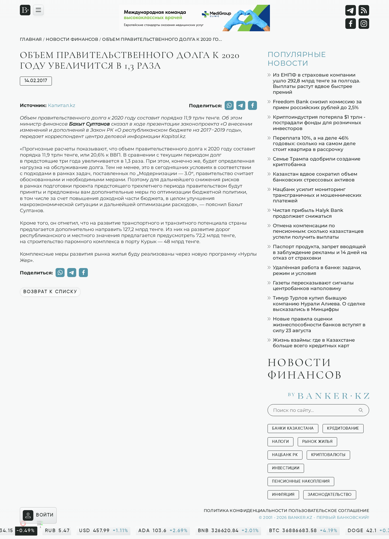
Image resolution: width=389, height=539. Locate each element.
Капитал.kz (61, 105)
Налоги (280, 442)
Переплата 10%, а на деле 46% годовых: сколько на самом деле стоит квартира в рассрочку (314, 143)
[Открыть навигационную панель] (38, 10)
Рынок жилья (317, 442)
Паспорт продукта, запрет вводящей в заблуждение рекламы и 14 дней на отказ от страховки (320, 252)
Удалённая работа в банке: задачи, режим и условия (317, 270)
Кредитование (343, 428)
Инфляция (283, 495)
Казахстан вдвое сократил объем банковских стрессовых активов (315, 176)
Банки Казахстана (293, 428)
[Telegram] (350, 10)
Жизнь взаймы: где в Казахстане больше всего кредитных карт (314, 343)
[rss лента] (364, 10)
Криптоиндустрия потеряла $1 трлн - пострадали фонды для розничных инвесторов (319, 122)
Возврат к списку (50, 291)
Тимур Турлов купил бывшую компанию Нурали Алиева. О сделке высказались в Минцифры (319, 303)
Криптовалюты (328, 455)
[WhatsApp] (229, 105)
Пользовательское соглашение (328, 510)
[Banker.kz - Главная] (25, 10)
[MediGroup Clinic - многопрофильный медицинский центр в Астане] (194, 18)
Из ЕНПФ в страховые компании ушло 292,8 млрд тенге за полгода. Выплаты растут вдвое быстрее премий (316, 83)
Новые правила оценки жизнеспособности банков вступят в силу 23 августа (319, 324)
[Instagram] (364, 23)
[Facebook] (350, 23)
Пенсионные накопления (301, 481)
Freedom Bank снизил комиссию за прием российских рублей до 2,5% (317, 104)
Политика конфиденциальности (245, 510)
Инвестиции (286, 468)
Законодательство (330, 495)
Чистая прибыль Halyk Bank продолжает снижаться (308, 213)
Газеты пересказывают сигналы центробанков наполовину (313, 285)
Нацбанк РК (285, 455)
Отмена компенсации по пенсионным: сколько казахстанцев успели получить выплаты (318, 231)
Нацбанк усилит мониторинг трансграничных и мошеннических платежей (317, 194)
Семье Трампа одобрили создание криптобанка (316, 161)
